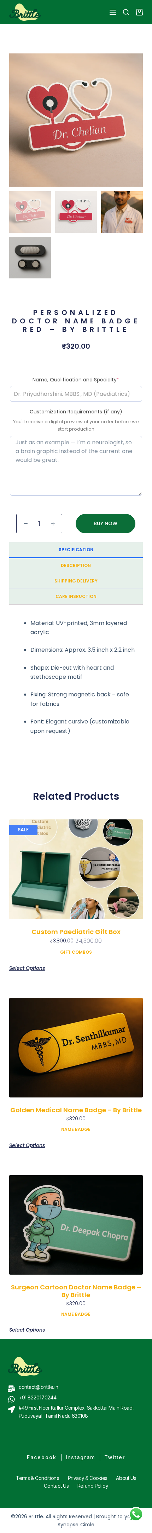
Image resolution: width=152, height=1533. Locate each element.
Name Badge (75, 1129)
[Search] (126, 12)
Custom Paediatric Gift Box (76, 932)
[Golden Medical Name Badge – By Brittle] (76, 1048)
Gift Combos (76, 952)
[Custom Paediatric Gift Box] (76, 869)
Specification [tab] (76, 550)
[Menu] (113, 12)
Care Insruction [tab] (76, 596)
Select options (27, 968)
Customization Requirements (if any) (76, 411)
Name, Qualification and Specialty (76, 379)
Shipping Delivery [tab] (76, 581)
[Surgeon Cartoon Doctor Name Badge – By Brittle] (76, 1225)
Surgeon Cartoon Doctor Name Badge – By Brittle (76, 1291)
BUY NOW (105, 523)
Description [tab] (76, 565)
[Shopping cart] (139, 12)
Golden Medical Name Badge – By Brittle (76, 1110)
